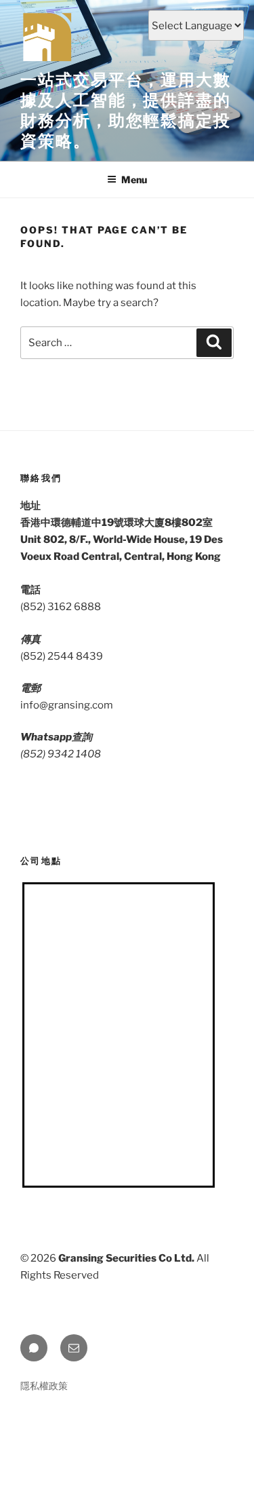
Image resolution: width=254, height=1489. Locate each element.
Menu (134, 179)
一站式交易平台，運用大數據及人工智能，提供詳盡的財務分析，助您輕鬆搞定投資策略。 (125, 110)
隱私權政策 (44, 1385)
